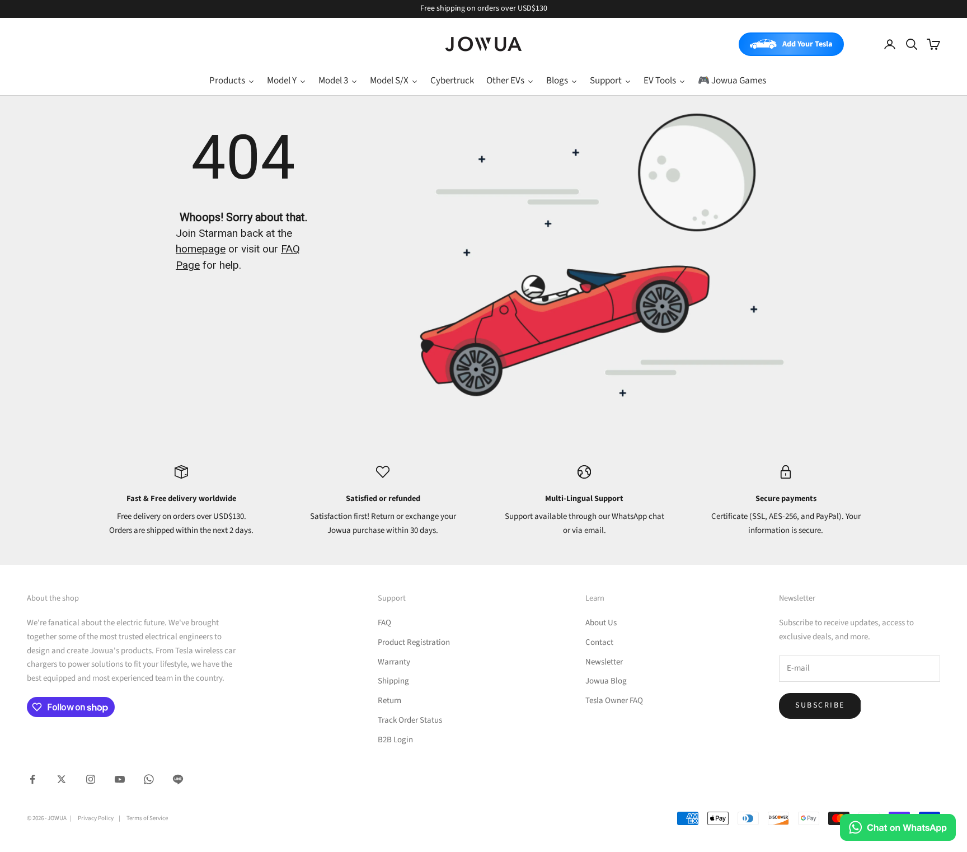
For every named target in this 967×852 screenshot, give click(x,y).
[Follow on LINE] (178, 779)
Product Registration (414, 642)
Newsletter (604, 662)
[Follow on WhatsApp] (148, 779)
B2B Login (395, 740)
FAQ (384, 623)
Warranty (394, 662)
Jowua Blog (606, 681)
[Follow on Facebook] (32, 779)
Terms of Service (147, 818)
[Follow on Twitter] (61, 779)
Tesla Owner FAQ (614, 700)
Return (389, 700)
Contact (599, 642)
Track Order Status (410, 720)
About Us (601, 623)
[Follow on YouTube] (119, 779)
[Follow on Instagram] (90, 779)
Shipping (393, 681)
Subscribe (820, 705)
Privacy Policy (96, 818)
